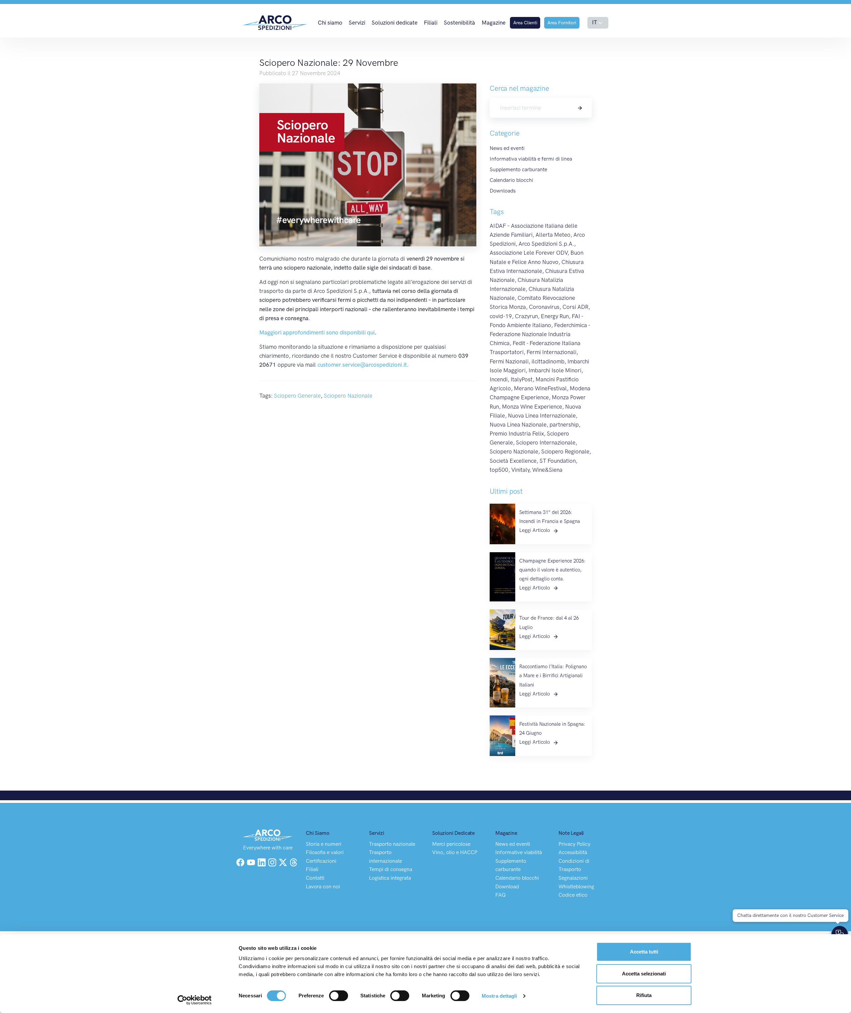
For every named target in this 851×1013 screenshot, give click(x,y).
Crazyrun (526, 316)
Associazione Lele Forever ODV (528, 252)
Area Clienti (525, 23)
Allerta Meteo (553, 234)
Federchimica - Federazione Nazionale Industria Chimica (540, 334)
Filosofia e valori (325, 852)
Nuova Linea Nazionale (518, 424)
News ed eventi (507, 148)
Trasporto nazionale (392, 844)
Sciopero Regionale (565, 451)
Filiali (430, 22)
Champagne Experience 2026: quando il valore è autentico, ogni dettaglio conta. (552, 570)
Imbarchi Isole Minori (555, 370)
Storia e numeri (323, 844)
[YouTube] (251, 861)
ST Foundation (558, 460)
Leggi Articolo (535, 530)
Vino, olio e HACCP (454, 852)
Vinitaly (520, 469)
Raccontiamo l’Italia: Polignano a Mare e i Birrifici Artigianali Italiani (553, 676)
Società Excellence (513, 460)
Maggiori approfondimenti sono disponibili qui (317, 332)
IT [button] (594, 22)
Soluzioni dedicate (395, 22)
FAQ (500, 895)
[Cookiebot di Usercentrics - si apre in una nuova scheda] (195, 1000)
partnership (564, 424)
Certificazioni (321, 861)
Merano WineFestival (540, 388)
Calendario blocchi (511, 180)
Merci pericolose (451, 844)
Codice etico (572, 895)
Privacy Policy (574, 844)
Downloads (503, 191)
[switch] (338, 995)
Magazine (494, 22)
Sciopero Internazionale (545, 442)
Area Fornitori (561, 23)
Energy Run (555, 316)
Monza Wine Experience (532, 406)
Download (507, 886)
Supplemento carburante (518, 169)
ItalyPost (522, 379)
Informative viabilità (518, 852)
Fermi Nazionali (509, 361)
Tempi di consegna (390, 869)
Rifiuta (644, 995)
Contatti (315, 878)
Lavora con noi (323, 886)
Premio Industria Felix (517, 433)
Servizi (357, 22)
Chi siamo (330, 22)
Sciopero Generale (297, 395)
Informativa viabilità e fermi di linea (531, 159)
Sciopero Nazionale (348, 395)
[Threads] (294, 861)
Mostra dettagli (499, 996)
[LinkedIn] (262, 861)
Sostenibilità (459, 22)
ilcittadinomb (548, 361)
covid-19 (501, 316)
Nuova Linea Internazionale (542, 415)
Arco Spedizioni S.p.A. (546, 243)
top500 (499, 469)
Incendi (499, 379)
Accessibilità (572, 852)
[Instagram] (273, 861)
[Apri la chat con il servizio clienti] (839, 934)
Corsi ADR (575, 307)
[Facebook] (240, 861)
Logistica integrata (390, 878)
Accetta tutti (644, 951)
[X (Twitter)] (283, 861)
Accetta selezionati (644, 973)
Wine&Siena (547, 469)
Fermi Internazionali (551, 352)
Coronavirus (544, 307)
